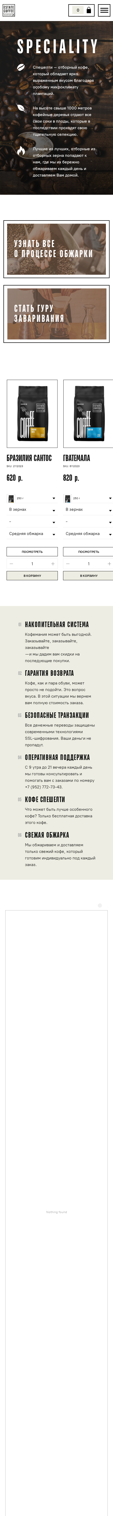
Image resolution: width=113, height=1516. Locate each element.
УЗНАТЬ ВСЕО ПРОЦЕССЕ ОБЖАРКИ (54, 248)
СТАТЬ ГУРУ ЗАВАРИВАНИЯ (39, 313)
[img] (104, 10)
